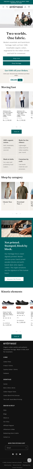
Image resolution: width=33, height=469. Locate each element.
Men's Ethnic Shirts (9, 388)
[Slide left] (13, 127)
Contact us (6, 437)
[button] (3, 7)
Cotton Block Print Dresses (11, 395)
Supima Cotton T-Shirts (10, 369)
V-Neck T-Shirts (8, 365)
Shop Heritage (16, 63)
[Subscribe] (26, 448)
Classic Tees (7, 202)
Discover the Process (14, 279)
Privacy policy (26, 462)
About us (6, 418)
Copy (20, 80)
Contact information (17, 467)
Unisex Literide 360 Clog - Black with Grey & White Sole (8, 314)
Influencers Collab (9, 429)
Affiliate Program (8, 425)
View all (16, 131)
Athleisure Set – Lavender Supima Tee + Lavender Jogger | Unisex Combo (8, 114)
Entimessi (9, 462)
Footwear (6, 373)
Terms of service (17, 465)
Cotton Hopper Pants (9, 391)
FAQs (4, 410)
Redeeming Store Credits (11, 433)
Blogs (5, 414)
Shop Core (16, 58)
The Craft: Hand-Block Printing (12, 399)
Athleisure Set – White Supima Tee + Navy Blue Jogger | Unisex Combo (22, 114)
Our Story (6, 421)
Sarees (5, 384)
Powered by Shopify (17, 462)
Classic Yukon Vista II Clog (21, 312)
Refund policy (7, 465)
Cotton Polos (7, 361)
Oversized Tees (20, 203)
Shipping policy (26, 465)
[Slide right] (20, 127)
